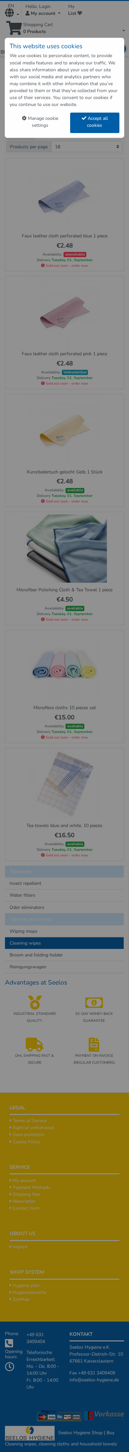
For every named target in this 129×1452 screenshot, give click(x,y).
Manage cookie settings (42, 121)
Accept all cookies (97, 121)
